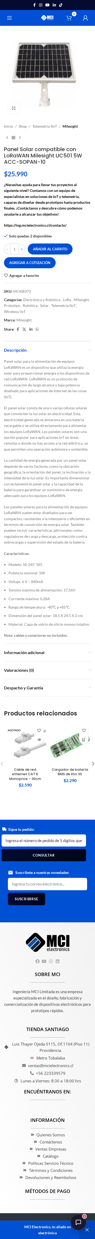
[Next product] (20, 138)
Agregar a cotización (29, 263)
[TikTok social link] (61, 5)
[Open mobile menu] (9, 18)
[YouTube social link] (47, 5)
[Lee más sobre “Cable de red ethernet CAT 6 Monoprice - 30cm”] (39, 739)
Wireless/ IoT (15, 311)
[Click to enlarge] (14, 108)
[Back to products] (13, 138)
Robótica (30, 305)
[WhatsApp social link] (37, 329)
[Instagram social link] (40, 5)
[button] (83, 739)
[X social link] (24, 329)
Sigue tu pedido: (21, 829)
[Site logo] (47, 17)
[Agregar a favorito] (39, 730)
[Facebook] (37, 961)
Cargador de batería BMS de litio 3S (70, 772)
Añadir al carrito (50, 249)
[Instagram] (50, 961)
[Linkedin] (57, 961)
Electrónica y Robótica (41, 299)
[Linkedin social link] (54, 5)
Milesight (70, 126)
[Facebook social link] (34, 5)
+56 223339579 (50, 1073)
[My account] (85, 18)
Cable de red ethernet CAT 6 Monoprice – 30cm (25, 774)
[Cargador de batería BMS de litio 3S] (70, 744)
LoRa (67, 299)
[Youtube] (44, 961)
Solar (44, 305)
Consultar (44, 855)
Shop (23, 126)
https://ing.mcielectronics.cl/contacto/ (35, 225)
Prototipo (12, 305)
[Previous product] (7, 138)
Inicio (8, 126)
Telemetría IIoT (44, 126)
